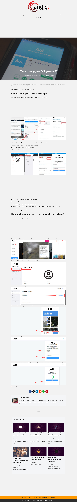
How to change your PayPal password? (24, 210)
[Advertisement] (38, 28)
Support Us (52, 497)
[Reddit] (40, 391)
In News (27, 15)
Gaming (14, 439)
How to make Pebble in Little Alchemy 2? (37, 434)
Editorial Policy (37, 497)
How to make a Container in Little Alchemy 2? (56, 434)
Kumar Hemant (27, 75)
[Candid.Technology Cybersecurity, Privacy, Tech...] (38, 7)
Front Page (22, 15)
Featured (14, 467)
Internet (17, 439)
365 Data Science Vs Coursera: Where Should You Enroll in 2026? (20, 460)
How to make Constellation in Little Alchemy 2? (55, 459)
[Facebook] (34, 18)
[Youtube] (38, 18)
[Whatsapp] (43, 391)
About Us (24, 497)
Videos (21, 439)
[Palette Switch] (17, 15)
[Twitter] (36, 18)
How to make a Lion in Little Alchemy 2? (37, 458)
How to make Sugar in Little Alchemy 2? (19, 434)
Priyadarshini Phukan (18, 465)
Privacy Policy (45, 497)
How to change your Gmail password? (24, 386)
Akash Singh (16, 438)
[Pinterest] (46, 391)
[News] (43, 18)
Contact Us (30, 497)
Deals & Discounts (40, 15)
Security (32, 15)
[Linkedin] (41, 18)
